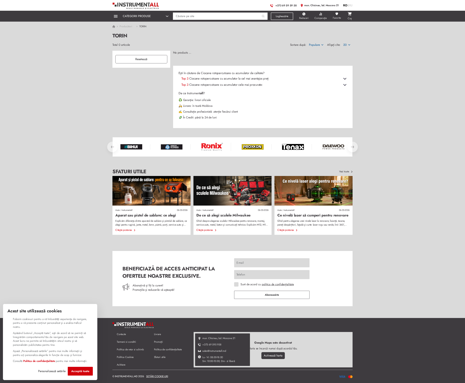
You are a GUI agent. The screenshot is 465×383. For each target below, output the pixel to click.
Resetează (141, 59)
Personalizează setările (52, 371)
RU (351, 5)
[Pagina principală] (135, 5)
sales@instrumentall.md (214, 351)
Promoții (158, 342)
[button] (263, 16)
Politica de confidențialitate (168, 349)
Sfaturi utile (159, 357)
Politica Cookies (125, 357)
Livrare (157, 334)
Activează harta (273, 355)
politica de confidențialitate (278, 284)
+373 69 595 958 (211, 344)
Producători (126, 26)
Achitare (121, 364)
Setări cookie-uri (157, 376)
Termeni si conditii (126, 342)
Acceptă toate (80, 371)
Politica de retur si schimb (130, 349)
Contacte (121, 334)
